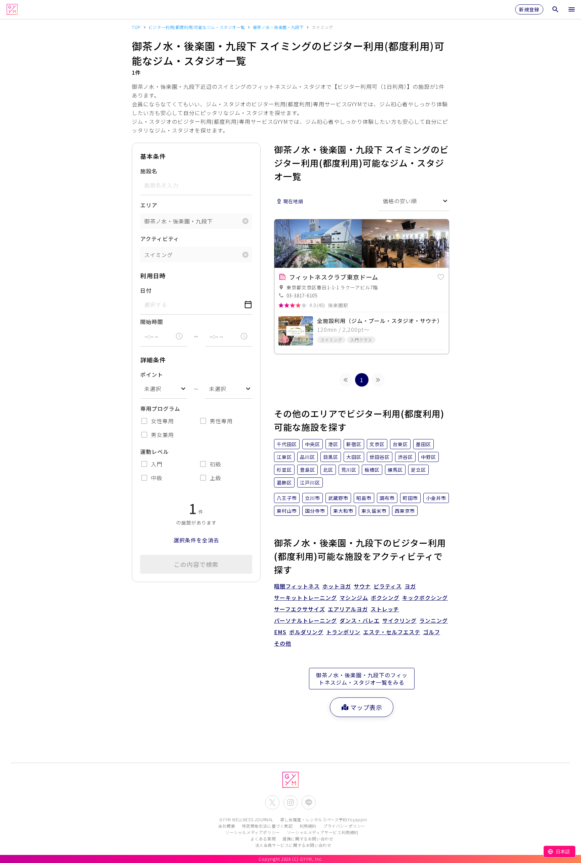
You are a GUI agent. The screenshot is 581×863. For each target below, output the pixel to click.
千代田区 (287, 444)
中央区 (312, 444)
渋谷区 (405, 457)
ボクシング (385, 598)
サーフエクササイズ (299, 609)
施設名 (148, 171)
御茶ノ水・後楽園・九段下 (178, 221)
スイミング (158, 255)
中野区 (428, 457)
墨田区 (423, 444)
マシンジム (354, 598)
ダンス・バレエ (360, 620)
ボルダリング (306, 632)
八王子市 (287, 498)
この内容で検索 (196, 564)
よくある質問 (263, 838)
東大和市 (343, 510)
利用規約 (308, 826)
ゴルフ (431, 632)
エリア (148, 205)
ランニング (433, 620)
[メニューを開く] (572, 9)
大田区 (353, 457)
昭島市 (364, 498)
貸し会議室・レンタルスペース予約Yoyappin (323, 819)
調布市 (387, 498)
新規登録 (529, 9)
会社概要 (226, 826)
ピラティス (388, 586)
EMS (280, 632)
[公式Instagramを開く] (290, 802)
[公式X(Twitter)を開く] (272, 802)
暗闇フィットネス (297, 586)
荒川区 (348, 469)
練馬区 (395, 469)
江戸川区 (310, 482)
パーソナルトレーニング (305, 620)
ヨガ (410, 586)
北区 (328, 469)
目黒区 (330, 457)
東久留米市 (374, 510)
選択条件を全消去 (196, 540)
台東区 (400, 444)
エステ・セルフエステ (391, 632)
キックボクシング (425, 598)
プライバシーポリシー (344, 826)
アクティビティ (159, 239)
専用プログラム (160, 408)
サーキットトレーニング (305, 598)
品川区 (307, 457)
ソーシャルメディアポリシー (252, 832)
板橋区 (372, 469)
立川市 (312, 498)
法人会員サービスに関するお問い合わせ (293, 845)
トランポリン (343, 632)
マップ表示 (366, 707)
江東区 (284, 457)
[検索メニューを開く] (555, 9)
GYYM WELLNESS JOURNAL (246, 819)
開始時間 (151, 322)
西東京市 (405, 510)
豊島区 (307, 469)
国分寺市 (315, 510)
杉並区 (284, 469)
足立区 (418, 469)
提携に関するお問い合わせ (307, 838)
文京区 (377, 444)
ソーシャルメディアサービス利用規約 (322, 832)
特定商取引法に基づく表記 (267, 826)
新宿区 (353, 444)
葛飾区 (284, 482)
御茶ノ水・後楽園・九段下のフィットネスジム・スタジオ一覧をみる (362, 678)
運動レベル (154, 451)
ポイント (151, 374)
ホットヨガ (336, 586)
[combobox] (163, 389)
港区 (333, 444)
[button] (441, 276)
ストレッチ (385, 609)
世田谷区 (380, 457)
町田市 (410, 498)
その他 (282, 643)
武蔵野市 (338, 498)
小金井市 (436, 498)
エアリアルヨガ (348, 609)
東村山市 (287, 510)
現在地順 (293, 201)
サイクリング (399, 620)
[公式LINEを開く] (309, 802)
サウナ (362, 586)
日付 (146, 290)
